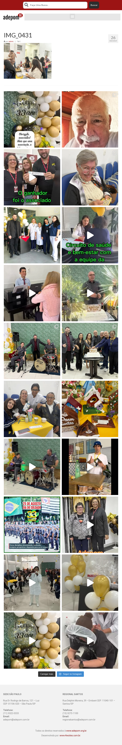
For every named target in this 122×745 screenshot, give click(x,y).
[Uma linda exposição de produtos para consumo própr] (90, 409)
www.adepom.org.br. (76, 730)
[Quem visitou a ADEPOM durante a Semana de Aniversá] (90, 119)
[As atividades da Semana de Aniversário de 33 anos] (32, 293)
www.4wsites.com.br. (70, 735)
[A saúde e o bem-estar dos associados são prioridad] (90, 235)
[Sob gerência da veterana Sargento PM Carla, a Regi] (90, 525)
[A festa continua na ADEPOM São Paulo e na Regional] (32, 409)
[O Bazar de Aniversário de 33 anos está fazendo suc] (90, 467)
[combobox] (55, 5)
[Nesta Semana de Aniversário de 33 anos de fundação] (32, 119)
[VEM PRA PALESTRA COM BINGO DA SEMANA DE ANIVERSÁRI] (32, 640)
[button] (72, 16)
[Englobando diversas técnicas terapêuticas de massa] (90, 640)
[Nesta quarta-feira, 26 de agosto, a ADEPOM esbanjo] (90, 293)
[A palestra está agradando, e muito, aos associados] (32, 582)
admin (11, 41)
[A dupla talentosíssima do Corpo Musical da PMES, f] (32, 467)
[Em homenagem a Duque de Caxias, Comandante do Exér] (32, 525)
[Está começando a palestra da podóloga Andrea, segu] (90, 582)
